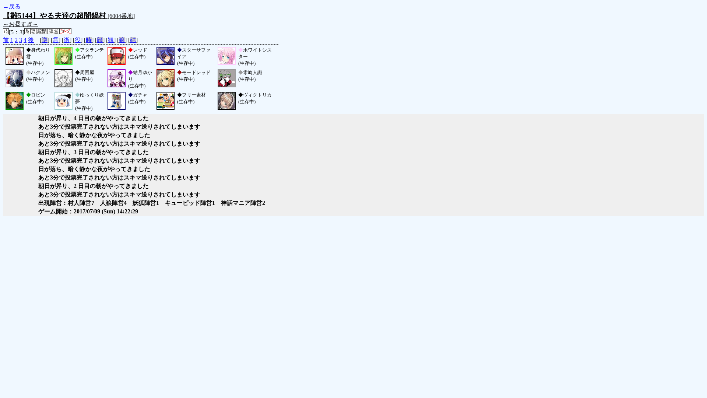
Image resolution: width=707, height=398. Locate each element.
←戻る (12, 6)
